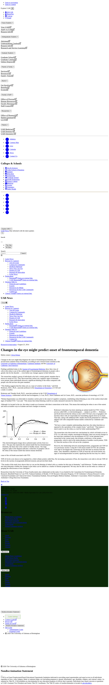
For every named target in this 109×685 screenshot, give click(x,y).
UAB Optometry (7, 134)
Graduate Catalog (7, 59)
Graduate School (7, 57)
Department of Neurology (43, 388)
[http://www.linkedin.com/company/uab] (6, 508)
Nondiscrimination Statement (10, 612)
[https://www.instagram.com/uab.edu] (6, 502)
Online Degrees (7, 62)
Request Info (6, 32)
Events (4, 90)
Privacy (8, 621)
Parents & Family (7, 67)
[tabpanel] (54, 252)
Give (6, 539)
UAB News (5, 231)
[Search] (2, 233)
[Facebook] (7, 195)
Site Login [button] (8, 628)
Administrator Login (16, 629)
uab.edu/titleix (87, 683)
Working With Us (11, 282)
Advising (4, 41)
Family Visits (6, 76)
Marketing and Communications (16, 522)
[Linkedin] (7, 212)
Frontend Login (14, 631)
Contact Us (4, 494)
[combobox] (11, 253)
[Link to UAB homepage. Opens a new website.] (19, 592)
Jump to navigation (11, 3)
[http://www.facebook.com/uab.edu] (6, 498)
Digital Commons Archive (14, 526)
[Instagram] (7, 202)
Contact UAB (11, 620)
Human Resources (8, 101)
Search (3, 251)
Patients (4, 125)
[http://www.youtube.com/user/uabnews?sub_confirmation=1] (6, 504)
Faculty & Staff (6, 95)
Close (4, 303)
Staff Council (6, 106)
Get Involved (6, 85)
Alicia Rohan (15, 355)
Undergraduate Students (9, 37)
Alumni (4, 81)
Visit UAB (5, 27)
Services (4, 71)
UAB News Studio (11, 519)
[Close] (12, 8)
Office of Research (8, 115)
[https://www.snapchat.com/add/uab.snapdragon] (6, 500)
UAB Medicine (7, 129)
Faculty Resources (8, 104)
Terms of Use (10, 623)
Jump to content (10, 4)
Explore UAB (6, 229)
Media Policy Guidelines (13, 517)
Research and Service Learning (13, 48)
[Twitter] (7, 199)
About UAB (5, 570)
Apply (7, 535)
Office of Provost (7, 99)
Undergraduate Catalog (10, 43)
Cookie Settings (13, 616)
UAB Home (9, 524)
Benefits (4, 87)
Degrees (8, 537)
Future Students (7, 23)
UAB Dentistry (7, 131)
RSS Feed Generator (12, 521)
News (7, 541)
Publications (9, 276)
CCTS (4, 120)
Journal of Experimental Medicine (33, 369)
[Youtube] (7, 205)
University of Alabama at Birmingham (14, 363)
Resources (5, 73)
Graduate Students (8, 53)
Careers (7, 545)
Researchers (6, 111)
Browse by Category (12, 261)
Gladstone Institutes (34, 363)
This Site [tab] (8, 245)
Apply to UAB (6, 29)
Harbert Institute (7, 118)
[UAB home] (54, 227)
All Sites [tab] (8, 247)
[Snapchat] (7, 209)
